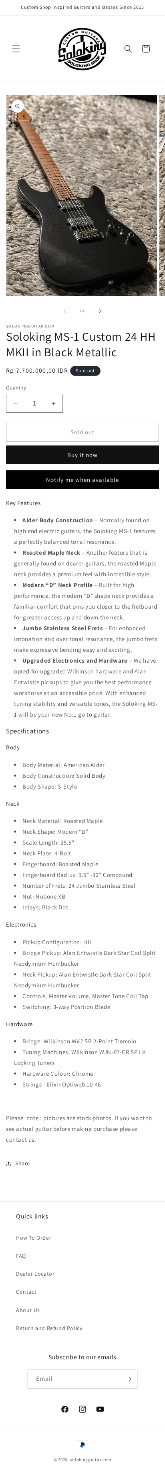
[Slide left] (65, 311)
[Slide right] (100, 311)
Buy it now (82, 455)
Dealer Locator (35, 1273)
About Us (28, 1310)
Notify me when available (82, 479)
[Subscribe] (128, 1379)
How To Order (33, 1237)
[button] (16, 49)
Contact (26, 1291)
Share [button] (22, 1163)
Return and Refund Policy (49, 1328)
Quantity (16, 387)
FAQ (21, 1255)
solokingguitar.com (91, 1459)
